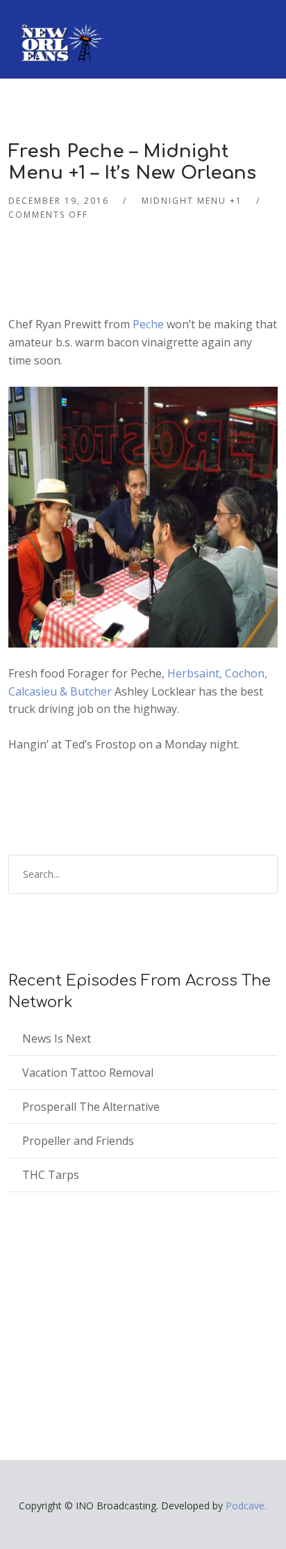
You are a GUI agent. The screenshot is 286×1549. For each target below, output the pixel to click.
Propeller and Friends (78, 1140)
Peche (148, 324)
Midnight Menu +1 (192, 201)
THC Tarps (50, 1174)
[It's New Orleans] (60, 30)
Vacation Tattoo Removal (87, 1072)
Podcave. (246, 1505)
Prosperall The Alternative (91, 1106)
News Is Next (56, 1038)
